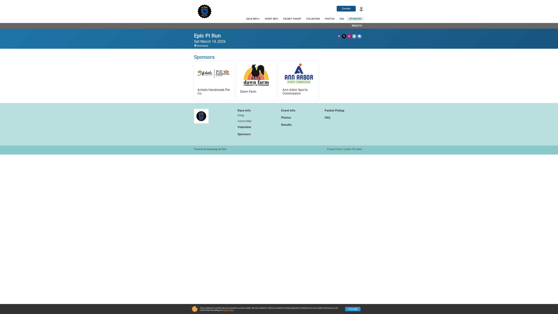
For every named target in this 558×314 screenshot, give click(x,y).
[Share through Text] (359, 36)
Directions (202, 45)
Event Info (271, 18)
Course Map (244, 121)
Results (357, 25)
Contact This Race (353, 149)
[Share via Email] (354, 36)
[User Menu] (361, 8)
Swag (241, 115)
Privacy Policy (334, 149)
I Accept (353, 309)
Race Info (252, 18)
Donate (346, 8)
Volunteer (313, 18)
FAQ (342, 18)
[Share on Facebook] (339, 36)
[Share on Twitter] (344, 36)
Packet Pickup (292, 18)
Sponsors (355, 18)
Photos (330, 18)
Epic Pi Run (207, 36)
